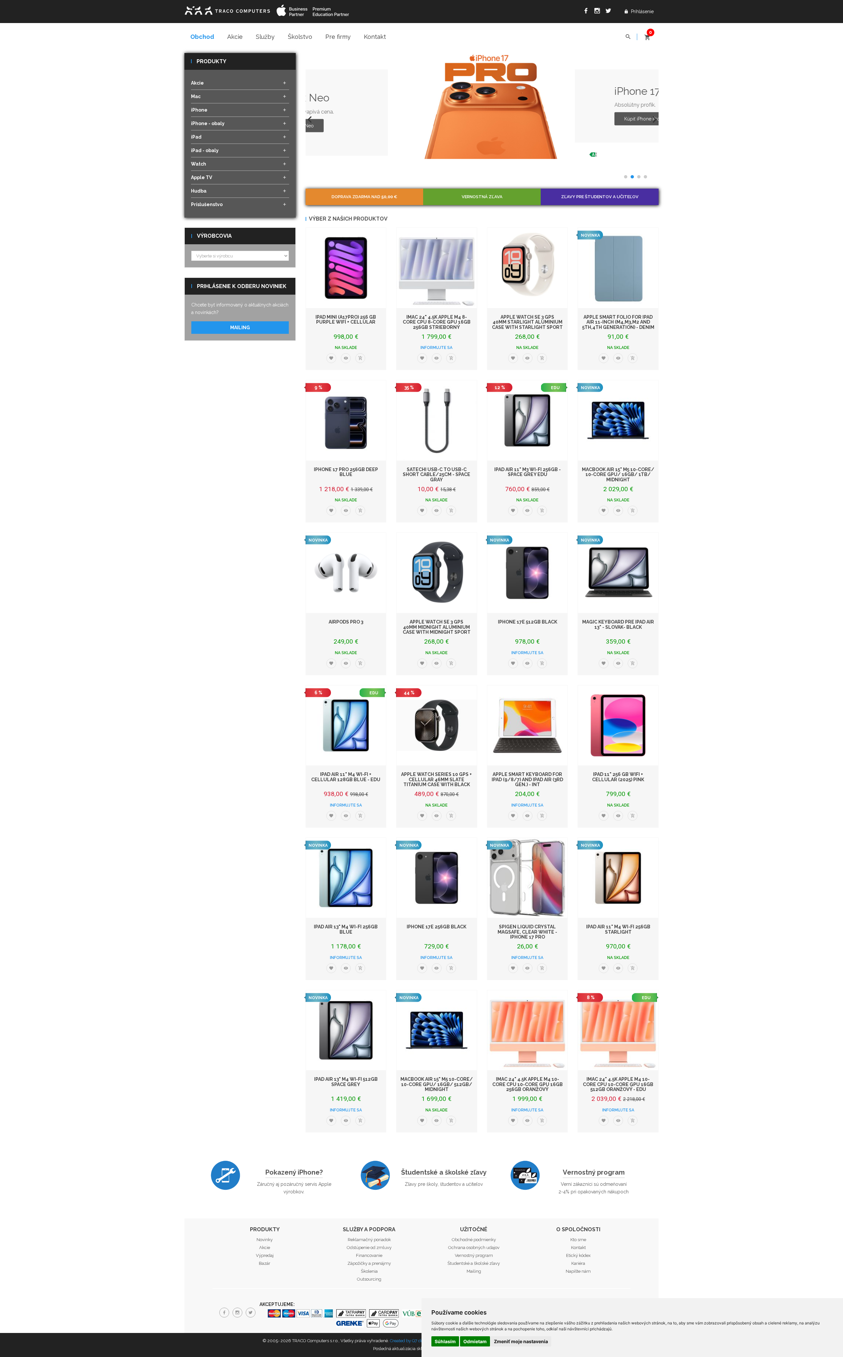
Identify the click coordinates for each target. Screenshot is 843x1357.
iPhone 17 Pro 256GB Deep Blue (346, 472)
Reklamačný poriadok (369, 1239)
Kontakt (375, 36)
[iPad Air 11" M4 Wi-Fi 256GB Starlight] (618, 878)
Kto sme (578, 1239)
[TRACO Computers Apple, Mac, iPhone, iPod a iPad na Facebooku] (587, 12)
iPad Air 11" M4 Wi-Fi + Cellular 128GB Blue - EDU (345, 777)
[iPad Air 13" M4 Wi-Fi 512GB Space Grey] (346, 1030)
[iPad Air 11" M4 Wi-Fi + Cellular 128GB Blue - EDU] (346, 725)
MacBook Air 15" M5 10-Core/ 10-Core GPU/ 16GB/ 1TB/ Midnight (618, 474)
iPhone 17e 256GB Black (436, 926)
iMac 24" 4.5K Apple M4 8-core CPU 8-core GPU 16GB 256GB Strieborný (437, 322)
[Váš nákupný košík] (647, 34)
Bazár (264, 1263)
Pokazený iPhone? (294, 1172)
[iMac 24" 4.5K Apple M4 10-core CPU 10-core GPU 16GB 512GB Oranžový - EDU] (618, 1030)
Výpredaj (265, 1255)
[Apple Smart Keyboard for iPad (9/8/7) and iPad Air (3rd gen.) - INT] (527, 725)
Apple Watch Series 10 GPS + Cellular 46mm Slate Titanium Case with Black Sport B (436, 782)
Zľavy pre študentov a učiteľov (600, 196)
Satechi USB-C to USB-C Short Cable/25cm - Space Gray (436, 474)
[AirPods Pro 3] (346, 573)
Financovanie (369, 1255)
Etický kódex (578, 1255)
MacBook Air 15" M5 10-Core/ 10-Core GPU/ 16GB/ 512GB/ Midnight (436, 1084)
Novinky (265, 1239)
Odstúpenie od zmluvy (369, 1247)
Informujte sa (436, 347)
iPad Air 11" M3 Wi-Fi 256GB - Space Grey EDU (527, 472)
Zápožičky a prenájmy (369, 1263)
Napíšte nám (578, 1271)
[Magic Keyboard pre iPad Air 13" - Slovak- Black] (618, 573)
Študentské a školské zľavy (444, 1172)
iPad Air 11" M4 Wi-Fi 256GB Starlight (618, 929)
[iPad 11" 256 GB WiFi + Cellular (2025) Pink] (618, 725)
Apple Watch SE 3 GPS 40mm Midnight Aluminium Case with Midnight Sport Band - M (437, 629)
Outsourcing (369, 1279)
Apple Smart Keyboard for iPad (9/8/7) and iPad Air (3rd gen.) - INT (527, 779)
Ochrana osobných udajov (474, 1247)
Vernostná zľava (482, 196)
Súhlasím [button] (445, 1341)
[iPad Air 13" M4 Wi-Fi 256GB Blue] (346, 878)
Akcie (235, 36)
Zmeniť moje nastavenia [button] (521, 1341)
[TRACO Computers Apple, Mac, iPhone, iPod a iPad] (227, 9)
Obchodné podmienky (474, 1239)
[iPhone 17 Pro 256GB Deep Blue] (346, 420)
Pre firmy (338, 36)
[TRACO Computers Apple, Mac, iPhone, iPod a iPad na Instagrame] (599, 12)
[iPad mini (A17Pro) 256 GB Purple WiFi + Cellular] (346, 268)
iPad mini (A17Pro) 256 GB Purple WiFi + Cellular (345, 319)
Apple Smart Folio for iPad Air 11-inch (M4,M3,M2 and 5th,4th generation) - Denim (618, 322)
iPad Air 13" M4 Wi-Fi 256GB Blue (346, 929)
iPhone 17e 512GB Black (527, 622)
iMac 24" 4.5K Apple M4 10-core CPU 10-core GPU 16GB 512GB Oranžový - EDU (618, 1084)
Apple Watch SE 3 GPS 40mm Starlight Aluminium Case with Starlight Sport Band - (527, 324)
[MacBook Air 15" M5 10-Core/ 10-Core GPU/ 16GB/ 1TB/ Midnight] (618, 420)
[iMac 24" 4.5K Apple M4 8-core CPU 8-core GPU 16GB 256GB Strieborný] (436, 268)
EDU (555, 388)
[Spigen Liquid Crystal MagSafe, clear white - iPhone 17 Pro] (527, 878)
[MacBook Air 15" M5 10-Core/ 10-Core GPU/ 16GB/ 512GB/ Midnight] (436, 1030)
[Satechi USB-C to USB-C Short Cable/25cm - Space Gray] (436, 420)
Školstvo (300, 36)
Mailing (240, 327)
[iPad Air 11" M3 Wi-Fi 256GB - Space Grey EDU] (527, 420)
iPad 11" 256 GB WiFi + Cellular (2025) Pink (618, 777)
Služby (265, 36)
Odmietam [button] (475, 1341)
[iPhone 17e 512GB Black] (527, 573)
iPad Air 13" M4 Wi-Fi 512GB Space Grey (346, 1082)
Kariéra (578, 1263)
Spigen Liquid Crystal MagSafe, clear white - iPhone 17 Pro (527, 932)
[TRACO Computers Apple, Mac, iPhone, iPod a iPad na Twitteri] (610, 12)
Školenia (369, 1271)
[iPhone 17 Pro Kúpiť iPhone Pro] (412, 106)
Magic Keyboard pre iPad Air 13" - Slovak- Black (618, 624)
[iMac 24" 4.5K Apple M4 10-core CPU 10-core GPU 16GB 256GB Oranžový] (527, 1030)
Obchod (202, 36)
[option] (482, 106)
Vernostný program (594, 1172)
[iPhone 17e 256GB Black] (436, 878)
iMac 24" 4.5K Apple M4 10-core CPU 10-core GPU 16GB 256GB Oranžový (527, 1084)
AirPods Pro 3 (346, 622)
